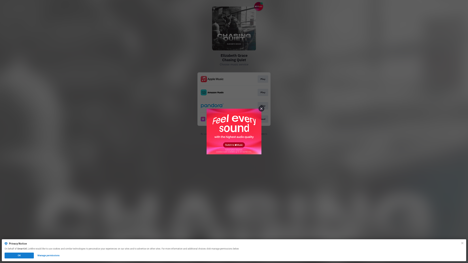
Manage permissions (48, 255)
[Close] (462, 243)
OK (19, 255)
